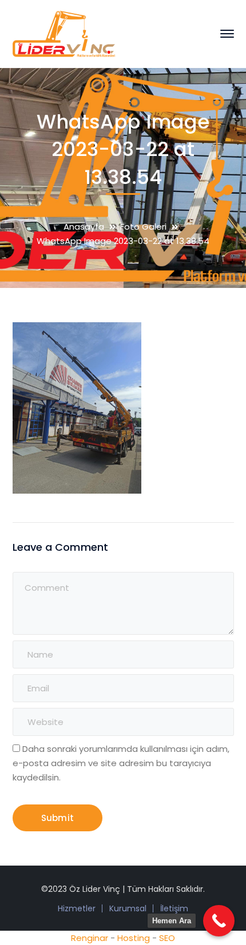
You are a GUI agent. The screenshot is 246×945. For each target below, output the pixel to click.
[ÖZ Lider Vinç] (64, 33)
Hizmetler (77, 908)
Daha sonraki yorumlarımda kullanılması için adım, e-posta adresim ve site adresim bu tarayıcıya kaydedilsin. (121, 763)
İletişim (174, 908)
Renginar (89, 938)
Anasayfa (84, 227)
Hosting (133, 938)
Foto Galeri (143, 227)
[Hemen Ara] (219, 920)
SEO (167, 938)
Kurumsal (127, 908)
